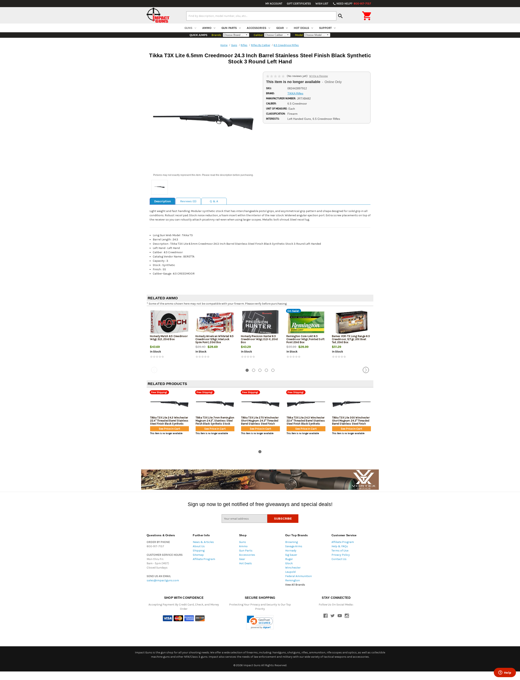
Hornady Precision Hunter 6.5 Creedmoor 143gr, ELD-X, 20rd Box (259, 339)
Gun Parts (229, 28)
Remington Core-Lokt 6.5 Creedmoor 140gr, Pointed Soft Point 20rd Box (305, 339)
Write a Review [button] (318, 76)
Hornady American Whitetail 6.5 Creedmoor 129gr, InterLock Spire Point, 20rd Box (214, 339)
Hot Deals (301, 28)
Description (162, 201)
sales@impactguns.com (163, 580)
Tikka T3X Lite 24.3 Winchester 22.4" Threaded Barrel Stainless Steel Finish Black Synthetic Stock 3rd (306, 422)
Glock (289, 563)
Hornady (290, 550)
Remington (292, 580)
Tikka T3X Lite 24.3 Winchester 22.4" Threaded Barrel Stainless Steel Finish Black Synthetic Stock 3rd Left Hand (169, 422)
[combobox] (261, 15)
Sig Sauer (291, 555)
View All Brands (295, 584)
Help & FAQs (340, 546)
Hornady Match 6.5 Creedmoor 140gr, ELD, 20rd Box (168, 338)
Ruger (289, 559)
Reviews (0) (188, 201)
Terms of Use (340, 550)
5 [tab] (272, 370)
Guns (188, 28)
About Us (199, 546)
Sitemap (198, 555)
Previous (154, 370)
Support (325, 28)
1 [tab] (247, 370)
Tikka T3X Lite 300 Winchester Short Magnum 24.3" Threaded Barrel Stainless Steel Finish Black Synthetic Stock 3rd (350, 422)
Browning (291, 542)
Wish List (321, 3)
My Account (273, 3)
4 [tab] (266, 370)
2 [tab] (253, 370)
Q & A (214, 201)
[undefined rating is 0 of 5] (275, 76)
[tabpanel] (169, 337)
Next (366, 370)
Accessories (256, 28)
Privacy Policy (341, 555)
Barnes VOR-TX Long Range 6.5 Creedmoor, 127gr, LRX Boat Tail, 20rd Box (351, 339)
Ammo (206, 28)
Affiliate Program (204, 559)
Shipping (199, 550)
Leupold (290, 572)
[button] (259, 622)
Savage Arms (293, 546)
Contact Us (339, 559)
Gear (280, 28)
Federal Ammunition (298, 576)
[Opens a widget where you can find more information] (505, 673)
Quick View (170, 322)
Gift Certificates (299, 3)
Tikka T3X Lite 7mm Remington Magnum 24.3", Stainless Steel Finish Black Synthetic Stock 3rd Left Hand (215, 422)
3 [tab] (259, 370)
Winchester (293, 567)
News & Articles (203, 542)
